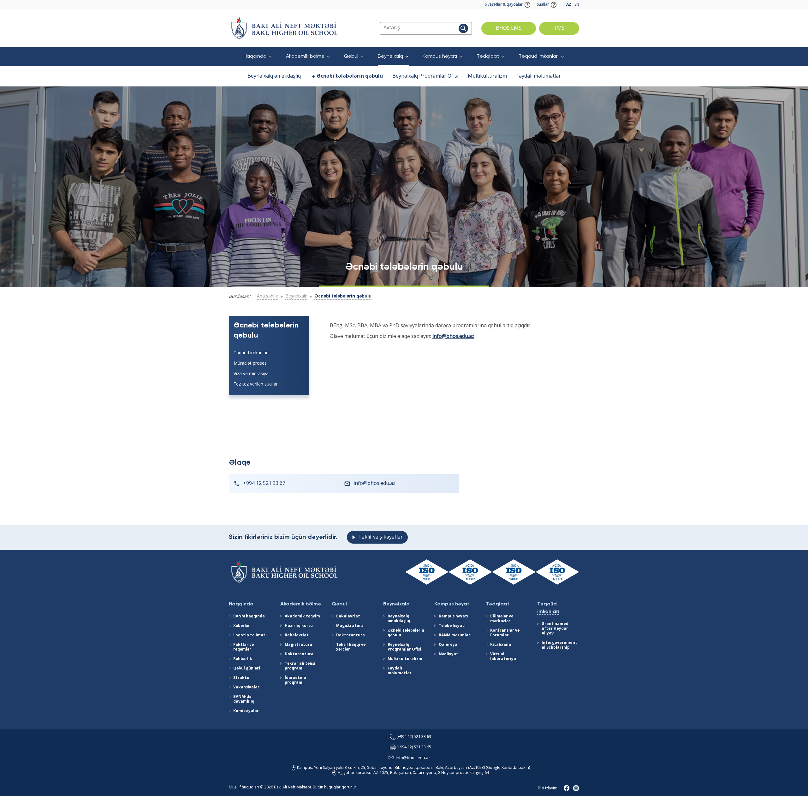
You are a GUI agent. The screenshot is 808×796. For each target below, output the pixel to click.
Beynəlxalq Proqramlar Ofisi (425, 76)
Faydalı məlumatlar (538, 76)
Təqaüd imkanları (539, 56)
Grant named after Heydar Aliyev (555, 628)
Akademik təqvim (302, 616)
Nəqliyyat (448, 654)
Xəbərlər (241, 626)
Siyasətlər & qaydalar (504, 5)
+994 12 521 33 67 (264, 483)
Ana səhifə (267, 296)
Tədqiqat (488, 56)
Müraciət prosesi (251, 363)
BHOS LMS (508, 28)
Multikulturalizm (487, 76)
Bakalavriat (297, 635)
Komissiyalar (246, 711)
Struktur (242, 678)
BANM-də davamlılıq (243, 699)
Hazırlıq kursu (299, 626)
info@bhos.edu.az (453, 336)
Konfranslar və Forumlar (505, 633)
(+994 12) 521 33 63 (413, 737)
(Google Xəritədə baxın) (507, 768)
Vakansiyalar (246, 687)
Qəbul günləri (246, 668)
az (568, 5)
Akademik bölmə (305, 56)
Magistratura (298, 645)
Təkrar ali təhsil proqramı (301, 666)
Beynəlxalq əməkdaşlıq (274, 76)
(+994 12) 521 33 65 (413, 748)
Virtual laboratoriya (503, 656)
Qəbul (351, 56)
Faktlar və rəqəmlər (243, 647)
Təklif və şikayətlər (380, 537)
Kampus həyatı (440, 56)
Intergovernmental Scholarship (559, 645)
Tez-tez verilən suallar (256, 384)
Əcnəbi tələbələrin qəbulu (350, 76)
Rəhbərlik (242, 659)
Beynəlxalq (390, 56)
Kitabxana (500, 645)
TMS (559, 28)
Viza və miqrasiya (251, 374)
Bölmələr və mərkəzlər (501, 619)
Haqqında (255, 56)
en (576, 5)
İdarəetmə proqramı (295, 680)
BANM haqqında (249, 616)
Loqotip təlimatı (250, 635)
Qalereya (448, 645)
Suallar (543, 5)
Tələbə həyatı (452, 626)
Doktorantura (299, 654)
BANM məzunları (455, 635)
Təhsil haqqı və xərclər (350, 647)
